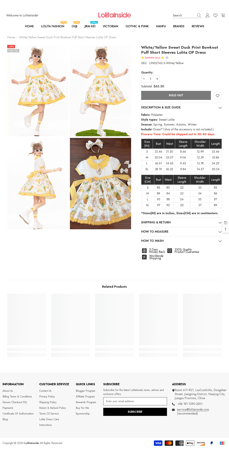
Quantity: (147, 72)
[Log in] (208, 15)
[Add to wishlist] (217, 96)
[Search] (187, 15)
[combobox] (184, 15)
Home (11, 37)
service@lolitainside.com (193, 409)
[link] (26, 349)
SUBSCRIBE (135, 412)
